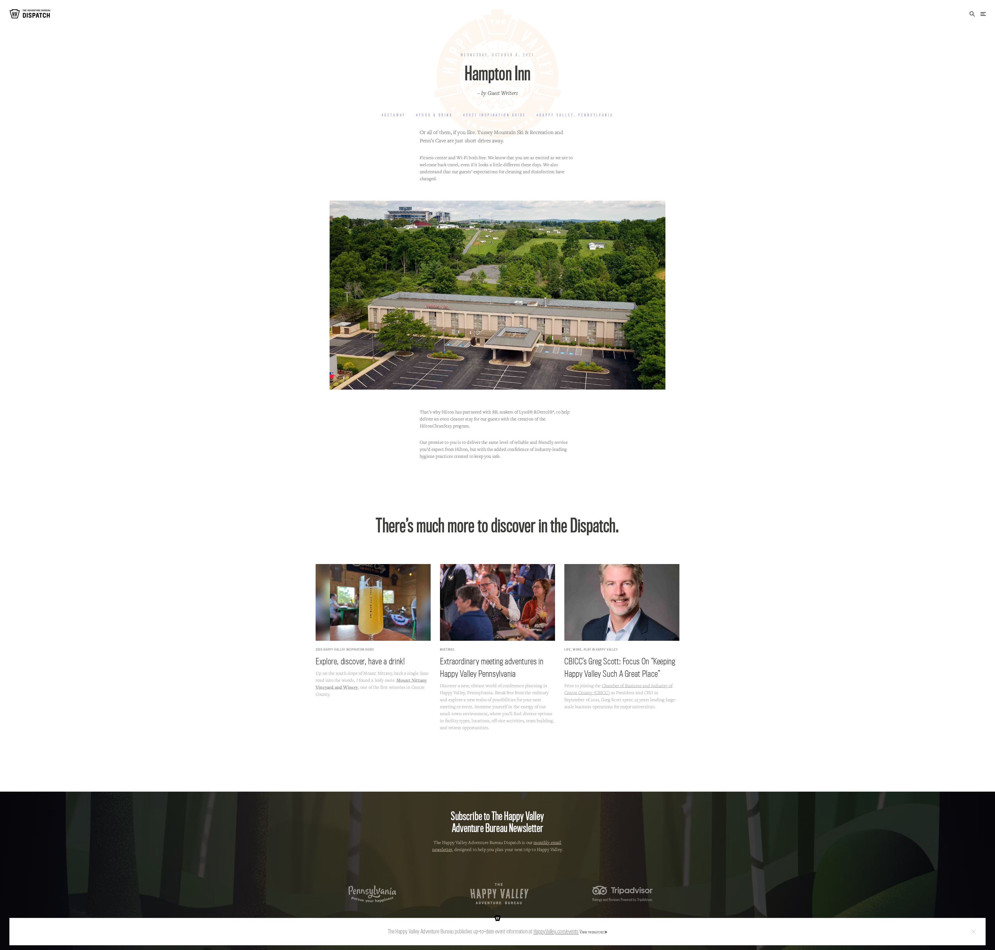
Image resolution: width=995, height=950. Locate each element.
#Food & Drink (434, 115)
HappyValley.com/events (556, 931)
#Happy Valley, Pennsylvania (575, 115)
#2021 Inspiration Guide (494, 115)
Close (973, 932)
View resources (592, 932)
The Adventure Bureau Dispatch (29, 14)
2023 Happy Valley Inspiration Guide (345, 649)
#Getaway (394, 115)
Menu (983, 14)
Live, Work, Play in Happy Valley (591, 649)
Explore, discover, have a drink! (360, 661)
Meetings (447, 649)
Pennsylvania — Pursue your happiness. (372, 894)
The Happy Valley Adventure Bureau (499, 893)
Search (972, 14)
